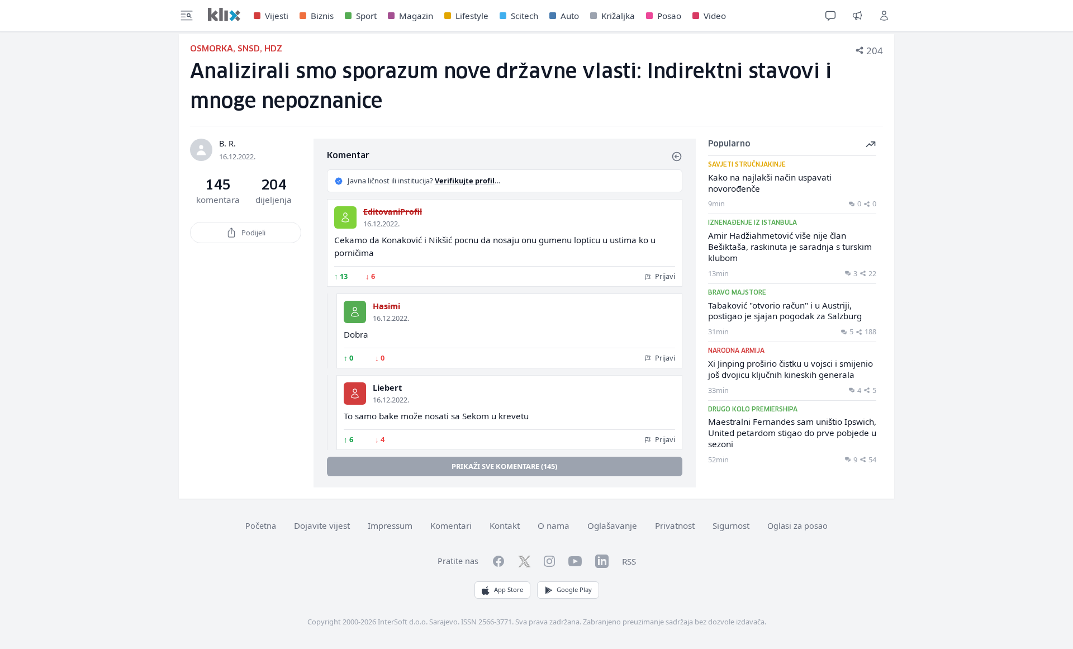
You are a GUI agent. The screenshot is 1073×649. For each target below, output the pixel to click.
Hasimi (386, 306)
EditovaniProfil (392, 211)
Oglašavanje (612, 525)
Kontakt (505, 525)
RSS (629, 561)
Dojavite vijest (322, 525)
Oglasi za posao (797, 525)
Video (715, 15)
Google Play (574, 589)
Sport (366, 15)
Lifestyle (471, 15)
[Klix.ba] (224, 14)
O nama (553, 525)
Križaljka (618, 15)
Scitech (524, 15)
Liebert (387, 387)
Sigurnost (731, 525)
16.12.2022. (381, 224)
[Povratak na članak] (676, 156)
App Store (508, 589)
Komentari (451, 525)
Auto (570, 15)
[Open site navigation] (186, 15)
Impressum (390, 525)
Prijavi (664, 276)
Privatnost (675, 525)
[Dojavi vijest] (857, 16)
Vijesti (276, 15)
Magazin (416, 15)
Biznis (322, 15)
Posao (669, 15)
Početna (260, 525)
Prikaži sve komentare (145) (504, 466)
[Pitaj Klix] (830, 16)
